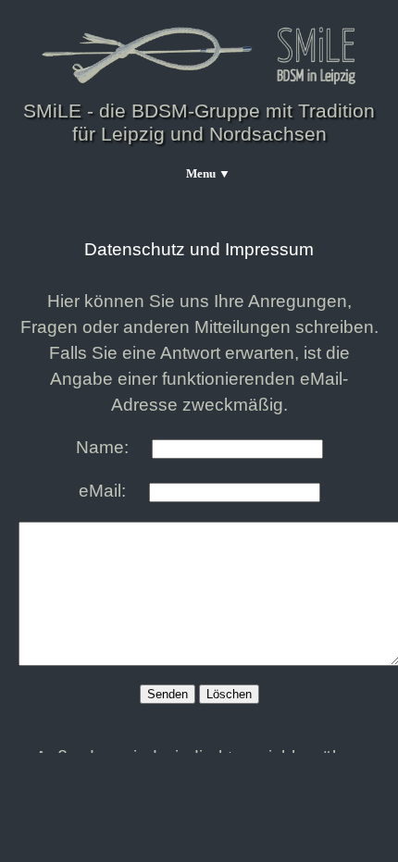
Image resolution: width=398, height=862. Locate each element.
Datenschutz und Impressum (199, 249)
